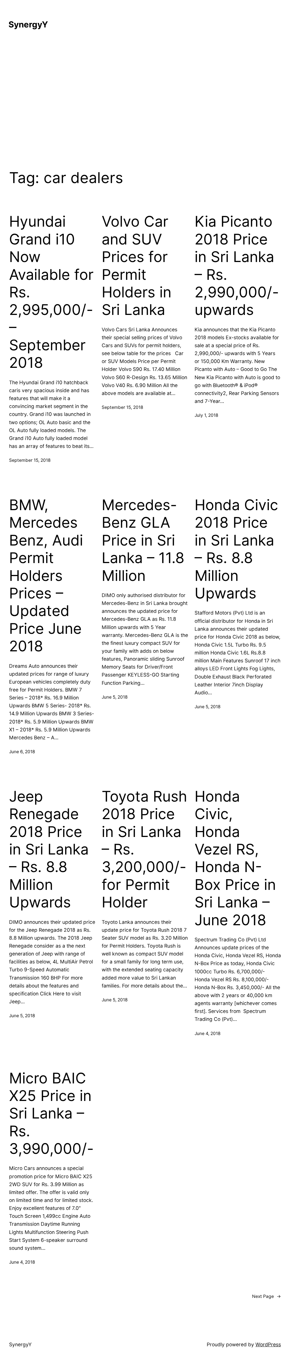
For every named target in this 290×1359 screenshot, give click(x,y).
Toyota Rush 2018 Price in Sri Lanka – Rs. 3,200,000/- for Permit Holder (144, 849)
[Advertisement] (145, 99)
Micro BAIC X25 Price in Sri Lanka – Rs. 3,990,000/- (51, 1114)
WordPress (268, 1344)
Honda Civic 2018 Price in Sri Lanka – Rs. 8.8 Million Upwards (236, 549)
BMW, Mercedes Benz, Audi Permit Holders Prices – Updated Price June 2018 (46, 575)
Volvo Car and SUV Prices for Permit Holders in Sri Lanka (136, 266)
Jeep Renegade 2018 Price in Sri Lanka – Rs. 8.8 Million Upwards (49, 849)
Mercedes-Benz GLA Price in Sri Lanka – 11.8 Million (143, 540)
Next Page (266, 1296)
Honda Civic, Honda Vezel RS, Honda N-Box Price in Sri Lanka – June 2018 (235, 858)
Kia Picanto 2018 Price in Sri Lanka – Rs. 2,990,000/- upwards (237, 266)
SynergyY (28, 24)
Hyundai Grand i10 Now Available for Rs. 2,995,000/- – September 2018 (51, 292)
